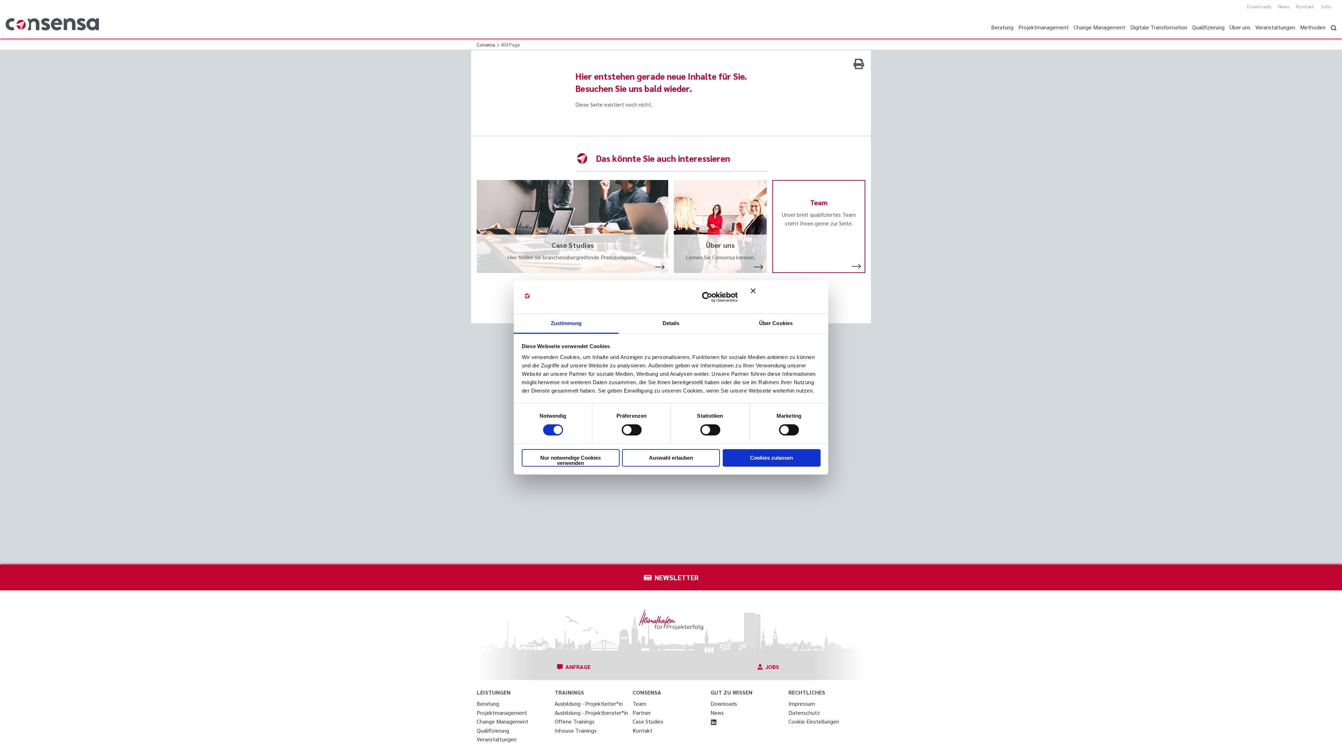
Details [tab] (671, 323)
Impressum (801, 703)
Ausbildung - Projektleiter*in (589, 703)
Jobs (1326, 6)
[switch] (632, 430)
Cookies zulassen (771, 458)
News (1284, 6)
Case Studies (648, 721)
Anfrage (578, 666)
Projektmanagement (502, 712)
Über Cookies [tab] (776, 323)
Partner (642, 712)
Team (639, 703)
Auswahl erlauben (671, 458)
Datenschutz (804, 712)
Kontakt (1305, 6)
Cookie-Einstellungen (813, 721)
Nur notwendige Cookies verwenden (570, 460)
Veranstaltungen (497, 739)
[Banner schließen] (786, 296)
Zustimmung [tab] (566, 323)
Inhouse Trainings (576, 730)
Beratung (488, 703)
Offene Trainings (574, 721)
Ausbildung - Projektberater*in (591, 712)
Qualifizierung (493, 730)
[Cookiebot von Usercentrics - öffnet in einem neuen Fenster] (707, 297)
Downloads (1259, 6)
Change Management (502, 721)
